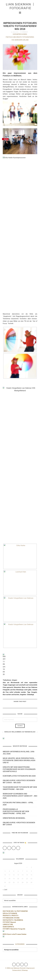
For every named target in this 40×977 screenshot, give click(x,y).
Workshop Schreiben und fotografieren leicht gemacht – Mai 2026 (20, 796)
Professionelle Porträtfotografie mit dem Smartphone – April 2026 (16, 811)
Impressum (30, 968)
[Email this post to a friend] (12, 705)
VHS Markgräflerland (20, 40)
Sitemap (25, 970)
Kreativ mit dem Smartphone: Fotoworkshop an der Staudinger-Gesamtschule (19, 769)
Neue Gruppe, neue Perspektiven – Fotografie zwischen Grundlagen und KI (19, 760)
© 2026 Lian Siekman (12, 968)
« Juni (5, 890)
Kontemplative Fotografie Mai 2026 (19, 776)
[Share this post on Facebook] (27, 705)
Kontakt (23, 968)
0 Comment (24, 32)
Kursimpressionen (20, 34)
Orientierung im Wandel (14, 818)
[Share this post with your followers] (22, 705)
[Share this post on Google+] (17, 705)
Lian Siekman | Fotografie (20, 6)
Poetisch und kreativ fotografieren (20, 37)
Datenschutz (16, 970)
